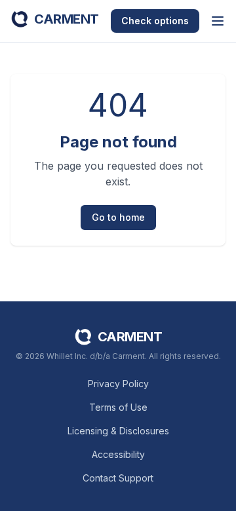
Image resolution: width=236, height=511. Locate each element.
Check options (155, 20)
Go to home (118, 217)
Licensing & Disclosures (118, 430)
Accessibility (118, 454)
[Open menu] (218, 21)
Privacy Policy (118, 383)
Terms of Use (118, 407)
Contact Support (118, 477)
